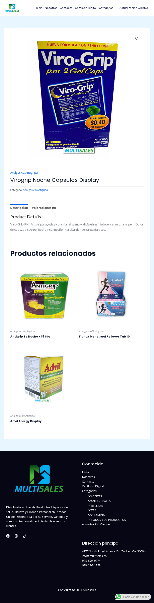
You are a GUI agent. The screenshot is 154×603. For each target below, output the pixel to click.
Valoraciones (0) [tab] (44, 208)
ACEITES (96, 496)
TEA (93, 510)
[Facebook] (8, 536)
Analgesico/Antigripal (24, 172)
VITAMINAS (98, 515)
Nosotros (51, 8)
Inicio (39, 8)
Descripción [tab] (19, 208)
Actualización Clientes (134, 8)
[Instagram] (16, 536)
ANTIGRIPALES (101, 501)
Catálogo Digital (85, 8)
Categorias (106, 8)
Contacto (66, 8)
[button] (137, 38)
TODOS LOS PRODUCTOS (108, 520)
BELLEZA (97, 506)
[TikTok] (24, 536)
